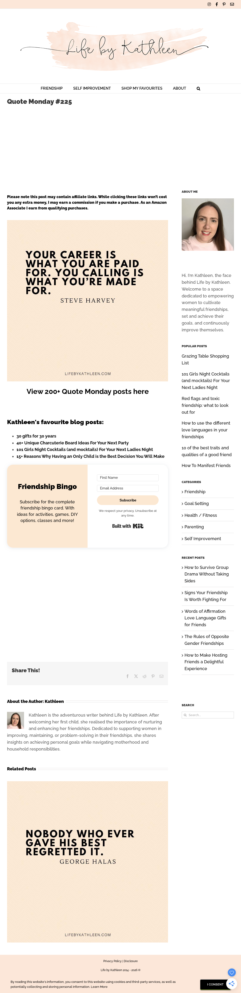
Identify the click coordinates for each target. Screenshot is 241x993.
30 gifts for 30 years (36, 436)
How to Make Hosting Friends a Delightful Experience (206, 662)
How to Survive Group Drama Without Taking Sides (207, 574)
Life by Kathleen (111, 970)
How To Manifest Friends (206, 465)
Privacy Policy (112, 961)
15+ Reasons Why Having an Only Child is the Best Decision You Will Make (90, 456)
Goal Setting (197, 503)
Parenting (194, 526)
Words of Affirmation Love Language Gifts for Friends (205, 618)
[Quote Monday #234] (87, 783)
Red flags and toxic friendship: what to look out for (205, 405)
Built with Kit (128, 526)
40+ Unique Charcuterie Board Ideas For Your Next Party (72, 442)
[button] (199, 88)
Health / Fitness (201, 515)
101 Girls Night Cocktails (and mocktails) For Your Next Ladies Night (84, 449)
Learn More (99, 987)
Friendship (195, 491)
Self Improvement (203, 538)
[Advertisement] (120, 145)
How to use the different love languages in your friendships (206, 430)
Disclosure (131, 961)
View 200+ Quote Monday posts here (88, 391)
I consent (215, 984)
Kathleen (54, 701)
